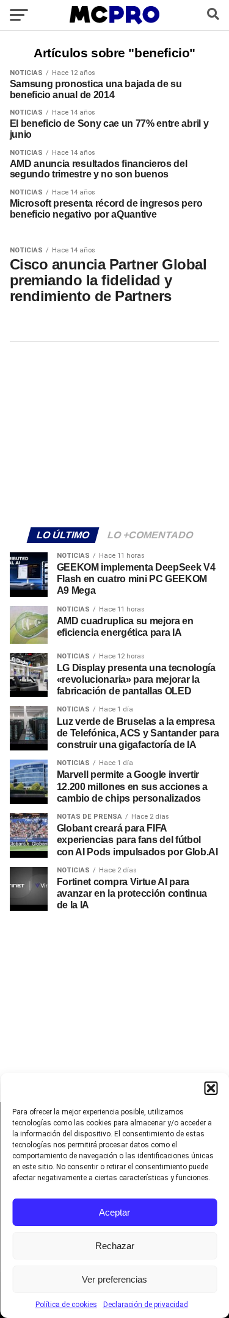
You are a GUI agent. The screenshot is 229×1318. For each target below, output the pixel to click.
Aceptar (114, 1212)
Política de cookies (66, 1304)
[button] (211, 1088)
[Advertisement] (114, 433)
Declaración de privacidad (145, 1304)
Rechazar (114, 1246)
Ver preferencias (114, 1279)
